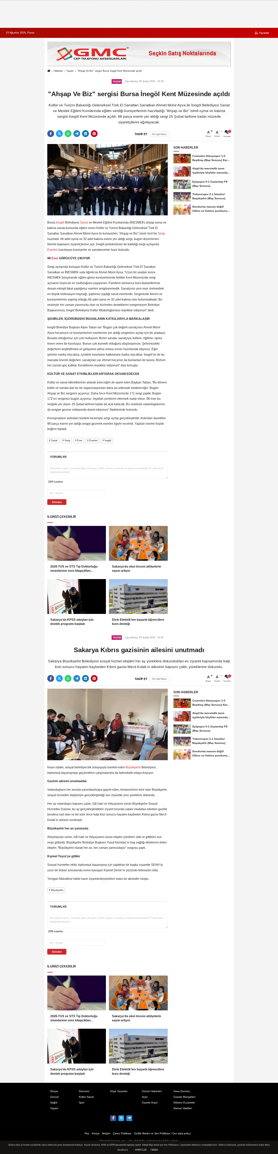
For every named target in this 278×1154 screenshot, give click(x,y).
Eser (55, 258)
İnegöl (60, 222)
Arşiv (145, 1097)
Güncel (54, 1097)
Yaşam (70, 70)
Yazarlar (263, 32)
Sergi (161, 233)
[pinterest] (94, 133)
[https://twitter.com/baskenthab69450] (121, 1118)
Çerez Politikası (122, 1133)
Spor (82, 1102)
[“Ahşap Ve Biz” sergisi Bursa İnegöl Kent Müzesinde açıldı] (107, 179)
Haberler (58, 70)
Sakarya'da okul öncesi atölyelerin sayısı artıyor (136, 568)
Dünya (54, 1091)
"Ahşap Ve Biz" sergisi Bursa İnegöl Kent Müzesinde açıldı (109, 70)
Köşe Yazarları (119, 1091)
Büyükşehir (133, 767)
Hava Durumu (181, 1091)
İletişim (106, 1133)
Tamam (154, 1150)
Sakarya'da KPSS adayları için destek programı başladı (72, 621)
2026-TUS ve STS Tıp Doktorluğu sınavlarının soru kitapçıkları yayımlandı (74, 569)
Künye (95, 1133)
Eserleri (52, 249)
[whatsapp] (68, 133)
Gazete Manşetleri (184, 1097)
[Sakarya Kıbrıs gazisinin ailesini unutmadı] (107, 724)
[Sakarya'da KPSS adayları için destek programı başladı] (76, 596)
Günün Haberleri (152, 1091)
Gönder (57, 502)
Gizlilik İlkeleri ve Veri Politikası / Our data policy (162, 1133)
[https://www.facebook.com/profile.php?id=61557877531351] (113, 1118)
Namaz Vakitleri (182, 1108)
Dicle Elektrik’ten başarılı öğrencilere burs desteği (138, 621)
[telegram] (76, 133)
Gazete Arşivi (150, 1102)
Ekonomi (84, 1091)
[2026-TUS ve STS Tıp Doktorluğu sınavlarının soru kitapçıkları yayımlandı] (76, 543)
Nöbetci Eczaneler (184, 1102)
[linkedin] (85, 133)
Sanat (84, 222)
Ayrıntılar (140, 1150)
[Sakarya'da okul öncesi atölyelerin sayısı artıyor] (138, 543)
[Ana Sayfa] (48, 71)
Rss (87, 1133)
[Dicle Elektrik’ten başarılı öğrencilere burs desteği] (138, 596)
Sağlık (53, 1102)
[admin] (129, 1118)
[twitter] (59, 133)
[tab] (58, 457)
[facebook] (50, 133)
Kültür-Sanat (86, 1097)
